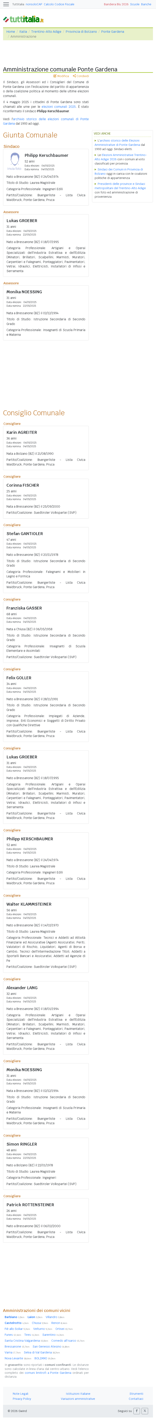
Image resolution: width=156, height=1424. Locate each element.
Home (10, 31)
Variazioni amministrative (78, 1399)
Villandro (55, 1317)
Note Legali (20, 1394)
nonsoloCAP (34, 4)
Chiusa (40, 1323)
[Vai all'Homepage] (25, 19)
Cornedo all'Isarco (67, 1340)
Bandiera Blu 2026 (116, 4)
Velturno (42, 1329)
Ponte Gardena (112, 31)
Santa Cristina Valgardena (26, 1340)
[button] (136, 1411)
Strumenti (136, 1394)
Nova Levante (18, 1358)
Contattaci (136, 1399)
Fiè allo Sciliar (17, 1329)
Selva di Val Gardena (42, 1352)
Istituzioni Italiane (78, 1394)
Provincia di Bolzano (81, 31)
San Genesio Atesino (51, 1346)
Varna (13, 1352)
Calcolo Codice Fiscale (59, 4)
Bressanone (17, 1346)
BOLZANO (45, 1358)
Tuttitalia (18, 4)
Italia (23, 31)
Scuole (135, 4)
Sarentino (53, 1335)
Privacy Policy (22, 1399)
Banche (146, 4)
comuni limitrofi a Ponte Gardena (48, 1373)
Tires (31, 1335)
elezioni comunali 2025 (59, 107)
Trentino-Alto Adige (46, 31)
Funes (13, 1335)
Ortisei (64, 1329)
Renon (59, 1323)
